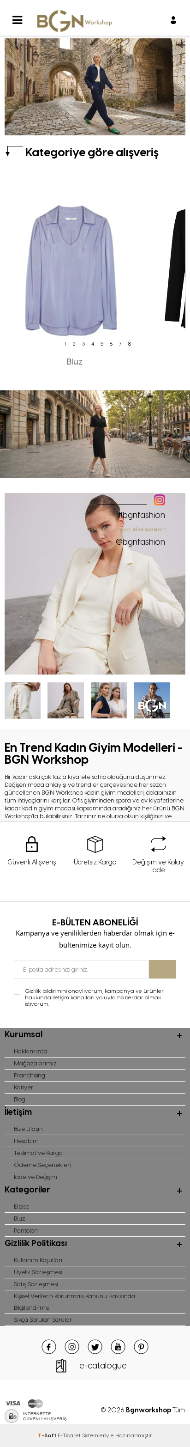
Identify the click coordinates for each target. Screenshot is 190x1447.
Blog (19, 1099)
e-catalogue (103, 1366)
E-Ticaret (69, 1435)
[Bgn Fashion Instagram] (95, 672)
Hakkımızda (31, 1051)
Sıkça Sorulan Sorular (43, 1319)
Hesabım (26, 1140)
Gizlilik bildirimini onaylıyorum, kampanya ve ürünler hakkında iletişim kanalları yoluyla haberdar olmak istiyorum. (94, 997)
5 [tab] (102, 343)
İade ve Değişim (35, 1176)
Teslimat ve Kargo (38, 1152)
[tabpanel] (75, 274)
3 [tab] (83, 343)
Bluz (19, 1218)
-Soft (48, 1435)
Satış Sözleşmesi (36, 1284)
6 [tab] (111, 343)
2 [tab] (74, 343)
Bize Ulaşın (28, 1128)
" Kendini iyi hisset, (127, 536)
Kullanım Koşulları (38, 1260)
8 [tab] (129, 343)
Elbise (21, 1206)
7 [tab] (120, 343)
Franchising (29, 1075)
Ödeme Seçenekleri (42, 1164)
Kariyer (23, 1087)
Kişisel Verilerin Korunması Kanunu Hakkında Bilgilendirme (74, 1302)
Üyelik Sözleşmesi (38, 1272)
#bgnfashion (141, 515)
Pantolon (26, 1230)
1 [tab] (65, 343)
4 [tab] (92, 343)
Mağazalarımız (35, 1063)
